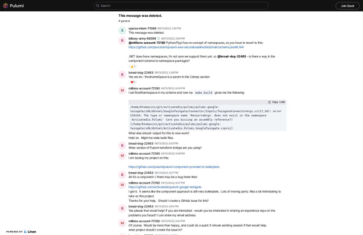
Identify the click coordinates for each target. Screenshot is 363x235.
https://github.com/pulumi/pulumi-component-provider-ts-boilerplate (174, 167)
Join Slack (347, 6)
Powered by (14, 231)
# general (124, 21)
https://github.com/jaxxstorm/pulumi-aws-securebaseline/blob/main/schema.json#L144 (186, 47)
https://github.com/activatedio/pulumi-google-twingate (165, 187)
